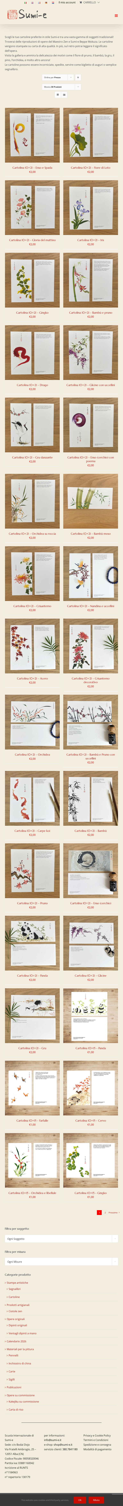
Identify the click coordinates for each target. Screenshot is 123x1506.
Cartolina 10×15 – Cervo (90, 1120)
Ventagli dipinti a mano (23, 1333)
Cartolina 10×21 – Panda (32, 975)
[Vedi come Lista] (64, 95)
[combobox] (61, 1239)
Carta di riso (16, 1409)
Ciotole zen (15, 1311)
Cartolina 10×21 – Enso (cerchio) (90, 903)
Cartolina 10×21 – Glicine (91, 975)
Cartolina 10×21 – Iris (90, 240)
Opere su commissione (21, 1395)
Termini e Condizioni (95, 1440)
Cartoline (14, 1297)
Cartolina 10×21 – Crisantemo (32, 606)
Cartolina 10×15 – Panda (91, 1048)
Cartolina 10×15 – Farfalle (32, 1120)
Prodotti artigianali (18, 1305)
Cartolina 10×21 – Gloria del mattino (32, 240)
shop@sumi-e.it (63, 1444)
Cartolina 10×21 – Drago (32, 385)
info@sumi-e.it (52, 1440)
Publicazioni (14, 1387)
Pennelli (13, 1355)
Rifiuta (96, 1500)
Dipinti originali (18, 1325)
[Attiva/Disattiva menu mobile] (116, 12)
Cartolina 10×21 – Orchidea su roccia (32, 533)
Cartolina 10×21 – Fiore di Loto (90, 167)
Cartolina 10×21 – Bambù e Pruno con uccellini (90, 756)
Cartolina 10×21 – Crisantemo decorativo (91, 680)
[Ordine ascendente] (78, 77)
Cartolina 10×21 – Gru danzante (32, 457)
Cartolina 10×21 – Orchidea (32, 754)
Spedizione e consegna (97, 1444)
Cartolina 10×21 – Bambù (91, 831)
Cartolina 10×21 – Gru (32, 1048)
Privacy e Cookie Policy (97, 1435)
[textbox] (61, 1239)
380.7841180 (70, 1449)
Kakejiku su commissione (24, 1401)
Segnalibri (15, 1289)
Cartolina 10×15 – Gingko (91, 1193)
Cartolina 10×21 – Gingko (32, 312)
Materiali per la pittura (20, 1349)
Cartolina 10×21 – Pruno (32, 903)
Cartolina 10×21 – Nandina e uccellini (90, 606)
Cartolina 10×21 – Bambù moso (91, 533)
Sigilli (12, 1379)
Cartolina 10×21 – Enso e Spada (32, 167)
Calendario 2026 (16, 1341)
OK (80, 1500)
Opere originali (16, 1319)
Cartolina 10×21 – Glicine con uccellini (90, 385)
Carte (12, 1371)
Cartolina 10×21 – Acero (32, 678)
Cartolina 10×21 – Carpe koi (32, 831)
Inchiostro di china (20, 1363)
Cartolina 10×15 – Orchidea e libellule (32, 1193)
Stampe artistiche (17, 1282)
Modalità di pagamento (97, 1449)
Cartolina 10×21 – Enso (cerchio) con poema (90, 459)
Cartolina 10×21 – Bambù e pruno (90, 312)
